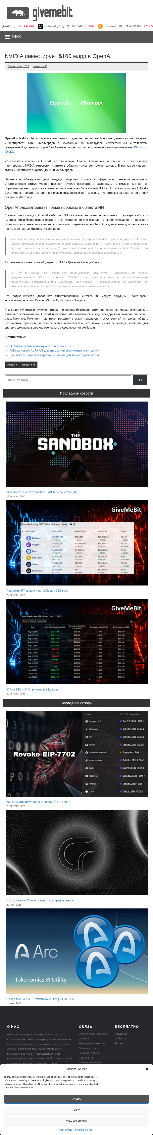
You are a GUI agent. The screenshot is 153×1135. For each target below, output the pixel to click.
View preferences (76, 1120)
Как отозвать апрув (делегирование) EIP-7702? (38, 802)
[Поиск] (140, 380)
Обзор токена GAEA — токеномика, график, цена (39, 900)
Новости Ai (28, 364)
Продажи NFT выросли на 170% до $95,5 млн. (37, 590)
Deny (77, 1109)
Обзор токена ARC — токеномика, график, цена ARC (41, 999)
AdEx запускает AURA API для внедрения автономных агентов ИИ (54, 350)
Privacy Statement (83, 1130)
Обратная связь (88, 1048)
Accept (77, 1098)
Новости (12, 364)
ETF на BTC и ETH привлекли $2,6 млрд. (33, 689)
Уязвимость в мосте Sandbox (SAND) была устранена (41, 492)
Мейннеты (121, 1038)
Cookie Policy (65, 1130)
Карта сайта (86, 1057)
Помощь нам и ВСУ (90, 1062)
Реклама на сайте (89, 1053)
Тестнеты (120, 1043)
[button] (147, 1069)
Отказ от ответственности (93, 1033)
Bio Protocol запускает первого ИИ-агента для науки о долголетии (54, 355)
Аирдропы (121, 1033)
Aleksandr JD (40, 66)
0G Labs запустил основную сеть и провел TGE (41, 346)
